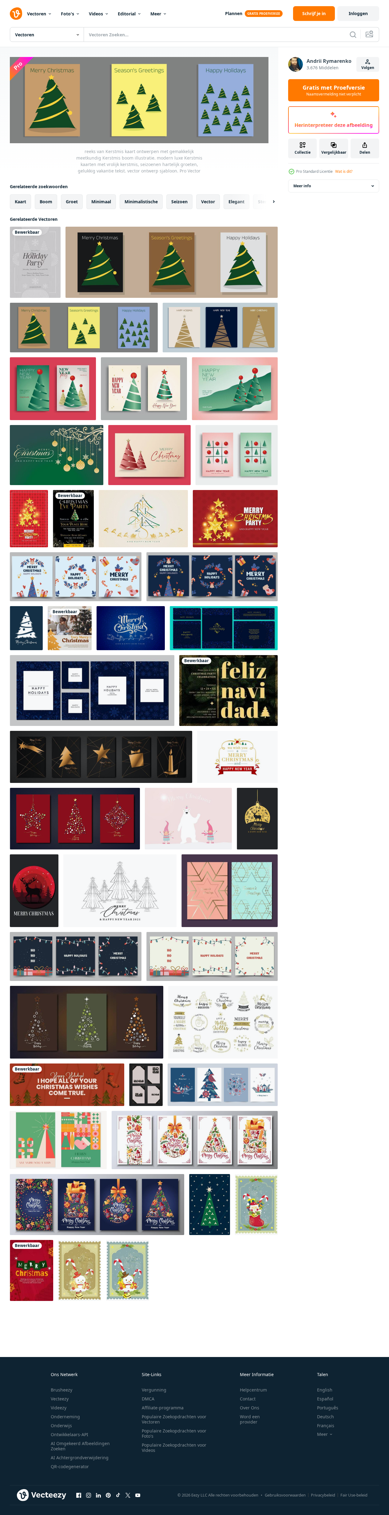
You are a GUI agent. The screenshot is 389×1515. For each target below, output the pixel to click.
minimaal (101, 202)
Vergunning (154, 1390)
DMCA (148, 1399)
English (324, 1390)
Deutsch (325, 1417)
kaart (20, 202)
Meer (155, 14)
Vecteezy (60, 1399)
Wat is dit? (343, 171)
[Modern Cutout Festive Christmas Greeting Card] (31, 1270)
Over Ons (249, 1408)
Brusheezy (61, 1390)
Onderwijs (61, 1425)
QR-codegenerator (70, 1466)
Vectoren (36, 14)
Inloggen (358, 13)
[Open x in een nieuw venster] (127, 1495)
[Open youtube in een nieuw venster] (137, 1495)
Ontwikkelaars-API (69, 1434)
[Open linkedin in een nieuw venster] (98, 1495)
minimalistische (141, 202)
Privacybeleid (323, 1495)
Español (325, 1399)
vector (208, 202)
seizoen (179, 202)
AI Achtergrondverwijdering (80, 1457)
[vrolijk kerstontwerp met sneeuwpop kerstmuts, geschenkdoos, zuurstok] (256, 1204)
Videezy (58, 1408)
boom (46, 202)
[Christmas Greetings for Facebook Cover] (67, 1084)
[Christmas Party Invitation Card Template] (228, 690)
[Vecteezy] (16, 13)
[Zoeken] (353, 34)
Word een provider (250, 1419)
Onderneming (65, 1417)
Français (325, 1425)
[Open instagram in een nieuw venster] (88, 1495)
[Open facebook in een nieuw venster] (78, 1495)
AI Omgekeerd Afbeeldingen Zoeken (80, 1446)
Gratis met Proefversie (334, 90)
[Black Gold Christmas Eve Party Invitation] (73, 518)
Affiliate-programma (163, 1408)
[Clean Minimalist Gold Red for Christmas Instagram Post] (70, 628)
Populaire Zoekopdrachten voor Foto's (174, 1433)
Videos (96, 14)
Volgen (367, 67)
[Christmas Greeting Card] (35, 262)
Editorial (127, 14)
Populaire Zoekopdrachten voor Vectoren (174, 1419)
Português (327, 1408)
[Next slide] (268, 201)
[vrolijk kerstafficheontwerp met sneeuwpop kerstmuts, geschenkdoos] (79, 1270)
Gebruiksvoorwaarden (285, 1495)
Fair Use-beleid (353, 1495)
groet (72, 202)
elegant (236, 202)
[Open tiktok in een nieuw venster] (118, 1495)
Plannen (233, 13)
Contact (248, 1399)
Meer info (302, 185)
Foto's (67, 14)
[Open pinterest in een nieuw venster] (108, 1495)
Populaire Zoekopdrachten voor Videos (174, 1447)
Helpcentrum (253, 1390)
